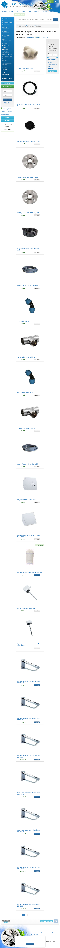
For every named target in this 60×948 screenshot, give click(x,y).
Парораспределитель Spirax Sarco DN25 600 (28, 793)
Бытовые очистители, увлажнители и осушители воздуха (7, 52)
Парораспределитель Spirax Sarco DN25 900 (28, 830)
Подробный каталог (7, 14)
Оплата (29, 11)
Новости (11, 11)
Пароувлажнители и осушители (7, 57)
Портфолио (7, 117)
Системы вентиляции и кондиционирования (38, 933)
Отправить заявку (19, 14)
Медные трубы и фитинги (7, 79)
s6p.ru (6, 922)
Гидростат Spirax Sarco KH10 (26, 608)
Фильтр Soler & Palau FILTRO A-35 (28, 141)
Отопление (6, 24)
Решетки (5, 43)
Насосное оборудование (5, 31)
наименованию (31, 37)
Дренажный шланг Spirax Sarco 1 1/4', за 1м (29, 249)
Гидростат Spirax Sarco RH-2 (26, 500)
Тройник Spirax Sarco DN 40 (26, 428)
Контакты (51, 11)
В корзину (37, 575)
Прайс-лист (44, 11)
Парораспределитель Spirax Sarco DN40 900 (28, 905)
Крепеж (5, 60)
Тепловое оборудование (5, 27)
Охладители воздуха (5, 46)
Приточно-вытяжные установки (7, 63)
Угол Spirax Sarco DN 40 (25, 393)
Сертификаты (7, 120)
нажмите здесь (29, 942)
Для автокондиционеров (7, 39)
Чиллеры (4, 67)
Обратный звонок (7, 83)
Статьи (17, 11)
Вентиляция (6, 18)
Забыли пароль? (7, 102)
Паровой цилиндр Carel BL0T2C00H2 (29, 572)
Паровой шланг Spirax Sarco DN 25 (28, 286)
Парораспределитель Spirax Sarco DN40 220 (28, 756)
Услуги (23, 11)
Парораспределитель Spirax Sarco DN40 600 (28, 868)
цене (38, 37)
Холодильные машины (5, 75)
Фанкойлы (4, 69)
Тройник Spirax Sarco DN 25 (26, 357)
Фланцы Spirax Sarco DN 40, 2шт (28, 177)
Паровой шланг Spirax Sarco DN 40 (28, 464)
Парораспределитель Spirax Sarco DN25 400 (28, 719)
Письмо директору (7, 86)
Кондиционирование (7, 22)
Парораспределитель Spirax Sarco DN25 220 (28, 682)
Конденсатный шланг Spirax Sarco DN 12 (29, 105)
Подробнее (37, 71)
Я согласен (30, 944)
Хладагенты (5, 72)
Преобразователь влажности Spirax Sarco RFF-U (29, 536)
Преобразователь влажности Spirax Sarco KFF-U (29, 644)
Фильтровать (52, 71)
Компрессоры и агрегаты (6, 35)
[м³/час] (52, 60)
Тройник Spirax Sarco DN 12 (26, 68)
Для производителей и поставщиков (37, 936)
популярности (44, 37)
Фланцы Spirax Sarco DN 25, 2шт (28, 213)
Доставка (36, 11)
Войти (7, 99)
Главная (4, 11)
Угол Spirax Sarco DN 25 (25, 321)
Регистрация (7, 103)
